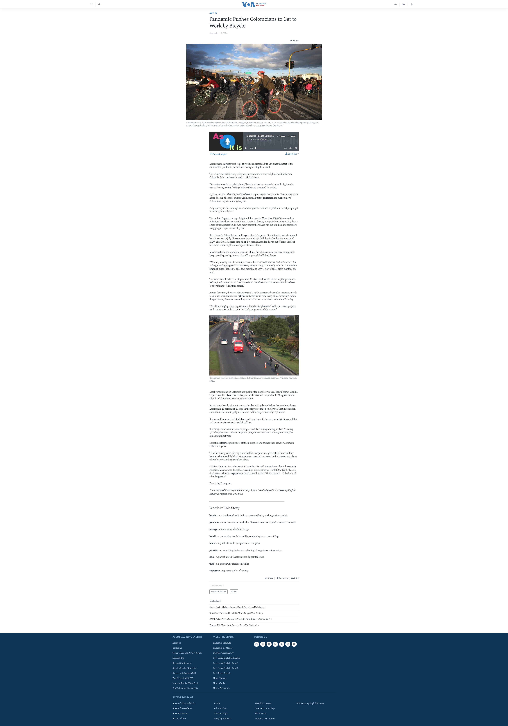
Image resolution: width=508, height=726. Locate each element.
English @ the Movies (223, 648)
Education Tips (220, 714)
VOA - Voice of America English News (265, 139)
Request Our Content (182, 663)
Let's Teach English (221, 673)
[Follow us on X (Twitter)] (262, 644)
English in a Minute (222, 643)
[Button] (294, 40)
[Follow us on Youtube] (269, 644)
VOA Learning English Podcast (310, 703)
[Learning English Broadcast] (396, 5)
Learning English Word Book (185, 683)
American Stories (180, 714)
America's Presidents (182, 709)
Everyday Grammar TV (223, 653)
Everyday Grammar (222, 719)
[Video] (404, 5)
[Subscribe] (294, 644)
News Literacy (219, 678)
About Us (177, 643)
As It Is (213, 13)
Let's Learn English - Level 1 (225, 663)
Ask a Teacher (220, 709)
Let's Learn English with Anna (226, 658)
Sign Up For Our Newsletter (185, 668)
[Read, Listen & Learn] (412, 5)
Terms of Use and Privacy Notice (187, 653)
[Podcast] (287, 644)
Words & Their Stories (265, 719)
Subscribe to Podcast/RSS (184, 673)
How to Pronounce (221, 688)
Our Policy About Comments (185, 688)
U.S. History (260, 714)
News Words (219, 683)
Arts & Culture (179, 719)
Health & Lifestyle (263, 703)
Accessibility (178, 658)
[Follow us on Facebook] (256, 644)
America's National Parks (184, 703)
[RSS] (281, 644)
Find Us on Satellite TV (183, 678)
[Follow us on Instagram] (275, 644)
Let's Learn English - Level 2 (225, 668)
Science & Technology (265, 709)
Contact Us (177, 648)
